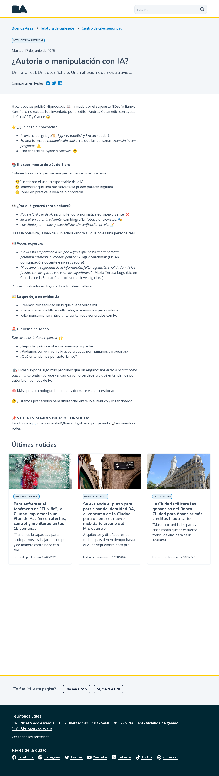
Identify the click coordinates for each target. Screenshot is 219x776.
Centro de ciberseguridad (102, 28)
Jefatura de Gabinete (57, 28)
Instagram (52, 757)
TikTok (146, 757)
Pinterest (170, 757)
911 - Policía (123, 723)
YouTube (100, 757)
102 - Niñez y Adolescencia (33, 723)
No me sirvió (76, 689)
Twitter (76, 757)
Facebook (26, 757)
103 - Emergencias (73, 723)
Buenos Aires (22, 28)
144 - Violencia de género (157, 723)
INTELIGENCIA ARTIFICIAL (28, 40)
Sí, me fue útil (108, 689)
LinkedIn (124, 757)
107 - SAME (101, 723)
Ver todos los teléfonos (30, 736)
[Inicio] (19, 9)
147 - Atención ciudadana (32, 728)
